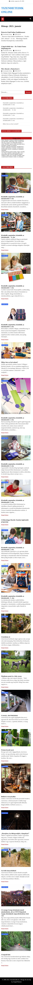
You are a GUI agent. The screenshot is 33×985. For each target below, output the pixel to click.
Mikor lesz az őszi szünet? (10, 124)
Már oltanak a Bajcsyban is (10, 69)
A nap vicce (16, 138)
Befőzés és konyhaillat (8, 796)
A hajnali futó (5, 954)
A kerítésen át (5, 637)
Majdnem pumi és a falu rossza (11, 676)
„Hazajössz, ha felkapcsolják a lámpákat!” (15, 833)
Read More (4, 209)
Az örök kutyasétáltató (8, 870)
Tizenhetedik (5, 175)
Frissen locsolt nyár (7, 750)
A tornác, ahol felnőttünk (9, 715)
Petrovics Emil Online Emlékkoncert (13, 32)
